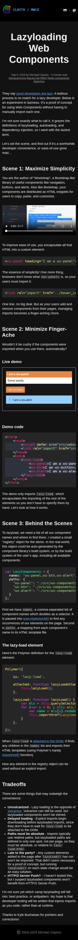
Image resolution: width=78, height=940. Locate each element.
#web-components (58, 78)
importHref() (11, 755)
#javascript (33, 78)
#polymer (39, 81)
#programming (17, 78)
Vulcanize (15, 811)
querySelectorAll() (36, 618)
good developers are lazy (34, 93)
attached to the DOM (48, 741)
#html (43, 78)
